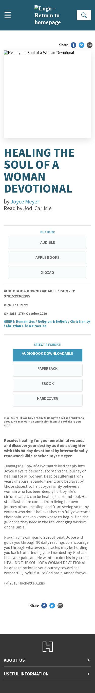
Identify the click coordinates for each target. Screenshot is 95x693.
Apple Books (47, 257)
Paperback (47, 368)
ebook (48, 383)
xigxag (47, 272)
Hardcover (47, 398)
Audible (47, 242)
